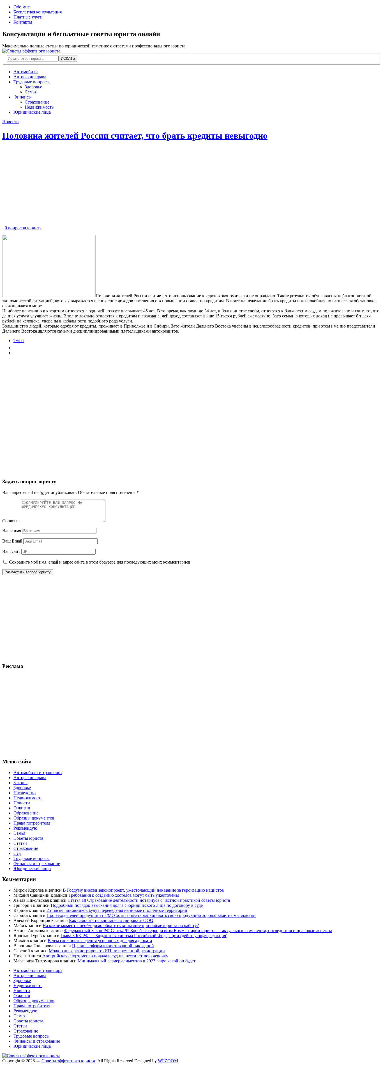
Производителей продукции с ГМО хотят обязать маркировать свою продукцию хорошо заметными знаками (151, 915)
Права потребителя (31, 823)
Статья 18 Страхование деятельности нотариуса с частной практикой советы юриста (149, 900)
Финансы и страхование (36, 863)
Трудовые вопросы (31, 81)
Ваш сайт (11, 551)
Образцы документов (33, 818)
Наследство (24, 792)
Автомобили (25, 71)
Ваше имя (11, 530)
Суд (17, 853)
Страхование (37, 102)
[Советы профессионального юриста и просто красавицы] (31, 51)
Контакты (22, 22)
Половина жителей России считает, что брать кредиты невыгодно (134, 136)
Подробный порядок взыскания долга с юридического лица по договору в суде (127, 905)
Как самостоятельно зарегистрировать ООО (111, 920)
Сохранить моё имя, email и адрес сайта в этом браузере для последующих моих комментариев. (100, 562)
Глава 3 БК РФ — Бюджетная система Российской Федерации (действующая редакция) (144, 935)
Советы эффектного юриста (68, 1060)
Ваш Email (12, 541)
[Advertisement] (170, 186)
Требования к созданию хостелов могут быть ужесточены (123, 895)
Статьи (20, 843)
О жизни (21, 807)
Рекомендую (25, 828)
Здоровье (33, 86)
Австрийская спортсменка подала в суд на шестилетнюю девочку (105, 955)
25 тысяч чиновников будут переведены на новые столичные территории (117, 910)
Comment (11, 520)
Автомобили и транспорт (37, 772)
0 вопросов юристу (23, 227)
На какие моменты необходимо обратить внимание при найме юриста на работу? (121, 925)
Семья (30, 92)
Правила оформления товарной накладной (113, 945)
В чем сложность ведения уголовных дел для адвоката (100, 940)
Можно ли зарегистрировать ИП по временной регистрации (107, 950)
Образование (25, 813)
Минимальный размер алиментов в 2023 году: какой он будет (136, 960)
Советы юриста (28, 838)
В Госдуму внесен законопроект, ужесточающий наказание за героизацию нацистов (143, 890)
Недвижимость (39, 107)
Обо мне (21, 6)
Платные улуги (28, 17)
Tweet (18, 340)
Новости (10, 121)
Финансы (22, 97)
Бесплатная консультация (37, 12)
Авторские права (29, 76)
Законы (20, 782)
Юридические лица (32, 112)
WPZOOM (168, 1060)
